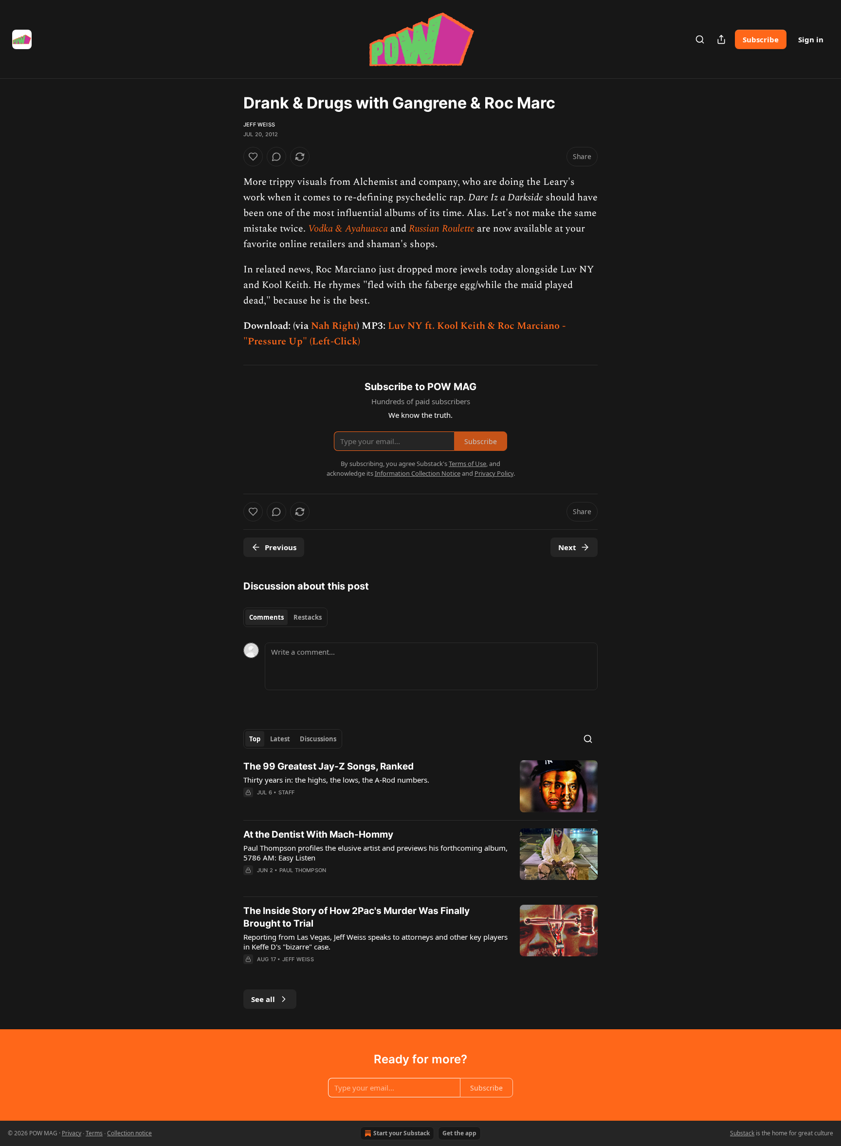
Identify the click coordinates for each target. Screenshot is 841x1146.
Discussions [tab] (318, 738)
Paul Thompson (303, 870)
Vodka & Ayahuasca (348, 228)
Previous (280, 547)
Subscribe (761, 39)
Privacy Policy (494, 473)
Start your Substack (401, 1133)
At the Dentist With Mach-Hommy (318, 834)
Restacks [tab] (307, 617)
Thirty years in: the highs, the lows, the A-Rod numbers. (336, 780)
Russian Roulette (442, 228)
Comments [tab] (266, 617)
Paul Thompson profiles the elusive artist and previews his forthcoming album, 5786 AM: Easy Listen (375, 852)
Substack (742, 1133)
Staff (286, 792)
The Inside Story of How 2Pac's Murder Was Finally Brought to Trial (356, 917)
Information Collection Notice (417, 473)
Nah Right (334, 326)
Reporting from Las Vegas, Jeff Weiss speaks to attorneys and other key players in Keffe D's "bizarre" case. (375, 941)
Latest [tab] (280, 738)
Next (567, 547)
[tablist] (285, 617)
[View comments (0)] (276, 156)
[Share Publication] (721, 39)
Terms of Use (467, 463)
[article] (420, 786)
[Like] (253, 156)
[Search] (700, 39)
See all (263, 999)
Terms (94, 1133)
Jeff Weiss (259, 124)
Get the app (459, 1133)
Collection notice (129, 1133)
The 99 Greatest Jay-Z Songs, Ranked (328, 766)
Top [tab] (254, 738)
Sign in (810, 39)
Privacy (71, 1133)
